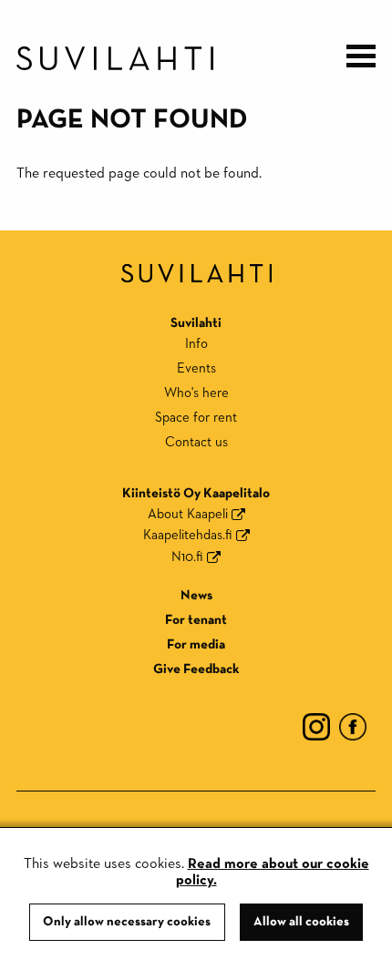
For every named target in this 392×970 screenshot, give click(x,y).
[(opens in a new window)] (316, 725)
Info (196, 344)
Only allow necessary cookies (127, 921)
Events (196, 368)
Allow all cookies (301, 921)
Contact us (196, 442)
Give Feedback (196, 669)
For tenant (196, 620)
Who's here (196, 393)
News (196, 595)
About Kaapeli (188, 514)
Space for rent (196, 417)
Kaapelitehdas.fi (187, 535)
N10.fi (187, 557)
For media (196, 644)
